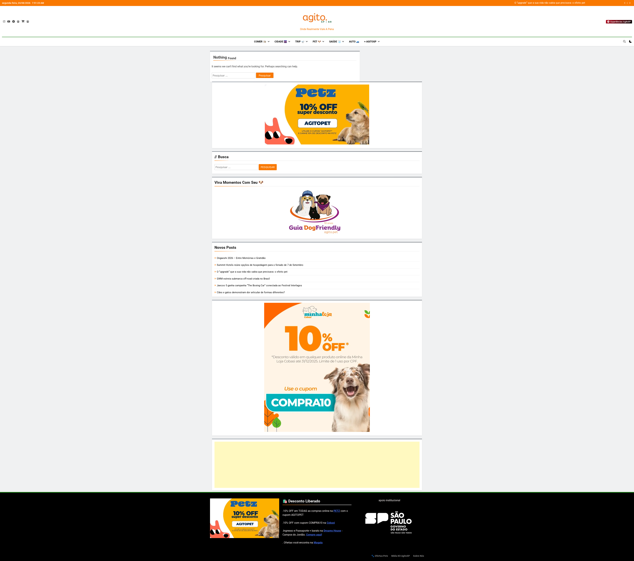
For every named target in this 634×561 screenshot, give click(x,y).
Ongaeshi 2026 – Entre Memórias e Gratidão (241, 258)
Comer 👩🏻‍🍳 (260, 41)
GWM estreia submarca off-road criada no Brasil (558, 3)
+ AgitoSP (370, 41)
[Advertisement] (317, 465)
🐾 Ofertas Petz (379, 556)
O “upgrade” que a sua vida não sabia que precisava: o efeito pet (252, 271)
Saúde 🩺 (335, 41)
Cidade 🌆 (281, 41)
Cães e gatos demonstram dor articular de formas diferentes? (251, 292)
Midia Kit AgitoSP (400, 556)
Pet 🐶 (317, 41)
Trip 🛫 (299, 41)
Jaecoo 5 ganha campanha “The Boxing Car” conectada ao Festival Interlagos (259, 285)
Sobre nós (418, 556)
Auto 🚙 (354, 41)
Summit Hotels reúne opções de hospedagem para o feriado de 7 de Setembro (260, 264)
